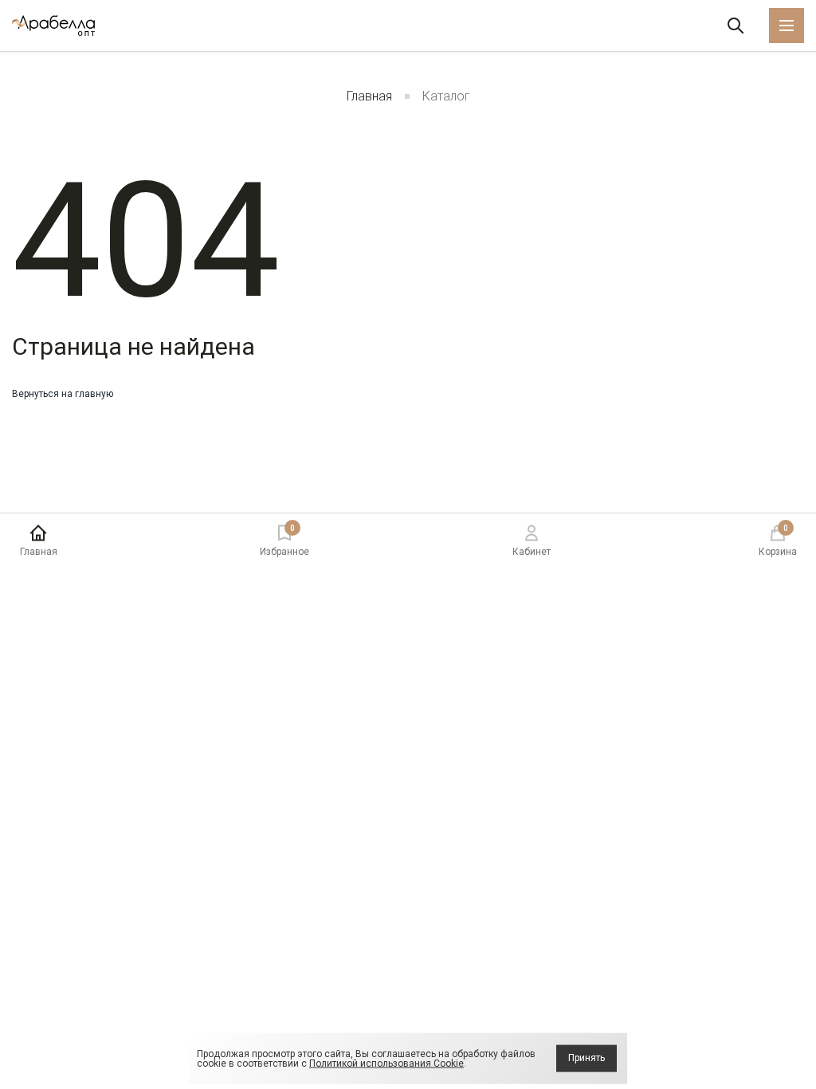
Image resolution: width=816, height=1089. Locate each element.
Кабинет (531, 551)
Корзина (778, 541)
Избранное (284, 541)
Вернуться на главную (62, 393)
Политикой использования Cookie (386, 1063)
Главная (369, 96)
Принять (586, 1057)
